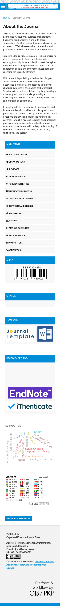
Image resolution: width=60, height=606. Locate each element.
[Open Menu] (3, 6)
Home (6, 17)
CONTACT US (14, 250)
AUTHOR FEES (16, 243)
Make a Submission (18, 518)
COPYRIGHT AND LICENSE (20, 206)
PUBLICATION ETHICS (19, 184)
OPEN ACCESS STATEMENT (22, 199)
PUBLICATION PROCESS (20, 191)
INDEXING (13, 221)
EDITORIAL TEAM (17, 162)
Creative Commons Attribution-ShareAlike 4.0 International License (30, 565)
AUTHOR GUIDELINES (19, 228)
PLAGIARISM (15, 213)
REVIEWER (14, 169)
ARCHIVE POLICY (17, 235)
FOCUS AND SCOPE (18, 154)
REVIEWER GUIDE (17, 176)
